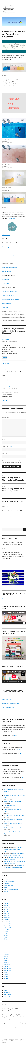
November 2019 (7, 923)
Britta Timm (5, 307)
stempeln (4, 319)
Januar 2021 (6, 903)
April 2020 (6, 913)
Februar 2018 (7, 964)
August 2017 (6, 976)
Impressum (6, 883)
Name (4, 439)
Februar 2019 (7, 942)
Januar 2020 (6, 919)
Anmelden (6, 990)
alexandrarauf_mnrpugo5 (7, 311)
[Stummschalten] (21, 623)
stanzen (11, 317)
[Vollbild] (24, 623)
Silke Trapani (5, 363)
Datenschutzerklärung (8, 885)
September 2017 (7, 974)
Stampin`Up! (18, 316)
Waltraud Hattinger (6, 271)
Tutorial (22, 320)
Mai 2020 (6, 911)
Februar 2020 (7, 917)
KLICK (4, 598)
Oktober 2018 (7, 950)
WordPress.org (7, 996)
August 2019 (6, 929)
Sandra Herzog (5, 247)
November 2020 (7, 905)
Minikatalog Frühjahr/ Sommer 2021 (10, 703)
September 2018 (7, 952)
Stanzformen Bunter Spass (19, 317)
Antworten (5, 357)
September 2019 (7, 927)
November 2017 (7, 970)
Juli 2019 (6, 932)
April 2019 (6, 938)
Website (4, 454)
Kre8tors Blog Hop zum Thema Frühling (13, 823)
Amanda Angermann (7, 251)
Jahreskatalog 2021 (6, 699)
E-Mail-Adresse (7, 446)
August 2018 (6, 954)
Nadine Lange (5, 259)
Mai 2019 (6, 936)
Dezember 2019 (7, 921)
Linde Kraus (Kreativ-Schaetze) (9, 267)
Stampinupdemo (5, 317)
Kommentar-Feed (7, 994)
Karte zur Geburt (5, 316)
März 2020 (6, 915)
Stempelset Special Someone (14, 320)
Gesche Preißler (5, 283)
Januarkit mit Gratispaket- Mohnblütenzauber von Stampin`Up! (13, 849)
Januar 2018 (6, 966)
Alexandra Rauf (5, 279)
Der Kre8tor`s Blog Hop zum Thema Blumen (14, 815)
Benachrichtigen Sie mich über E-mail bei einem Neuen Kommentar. (12, 461)
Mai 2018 (6, 958)
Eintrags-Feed (7, 992)
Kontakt (5, 887)
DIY (18, 314)
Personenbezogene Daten (9, 881)
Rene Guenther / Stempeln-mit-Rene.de (11, 299)
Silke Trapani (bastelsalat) (8, 255)
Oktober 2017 (7, 972)
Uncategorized (5, 313)
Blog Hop (15, 314)
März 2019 (6, 940)
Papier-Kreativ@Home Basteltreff (11, 889)
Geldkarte (22, 314)
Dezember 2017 (7, 968)
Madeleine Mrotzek (6, 303)
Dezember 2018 (7, 946)
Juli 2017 (6, 978)
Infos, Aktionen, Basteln (9, 805)
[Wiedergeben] (4, 623)
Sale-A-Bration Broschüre (8, 707)
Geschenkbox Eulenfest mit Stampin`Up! (13, 801)
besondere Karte (9, 314)
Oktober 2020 (7, 907)
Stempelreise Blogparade (12, 319)
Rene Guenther (6, 339)
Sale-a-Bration (13, 316)
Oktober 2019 (7, 925)
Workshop (6, 879)
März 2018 (6, 962)
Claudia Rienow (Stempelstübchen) (10, 291)
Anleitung (11, 313)
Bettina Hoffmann (6, 234)
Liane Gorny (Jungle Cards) (8, 295)
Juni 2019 (6, 934)
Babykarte (16, 313)
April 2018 (6, 960)
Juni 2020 (6, 909)
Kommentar (5, 417)
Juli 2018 (6, 956)
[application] (14, 617)
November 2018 (7, 948)
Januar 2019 (6, 944)
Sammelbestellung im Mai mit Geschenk (13, 819)
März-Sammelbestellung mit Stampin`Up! (13, 827)
